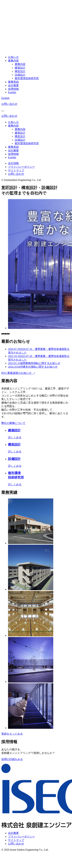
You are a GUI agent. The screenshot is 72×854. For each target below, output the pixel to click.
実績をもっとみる (12, 733)
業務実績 (13, 81)
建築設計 (20, 67)
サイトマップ (16, 170)
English (12, 92)
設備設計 (20, 74)
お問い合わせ (9, 103)
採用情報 (13, 88)
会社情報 (13, 163)
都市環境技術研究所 (27, 78)
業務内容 (13, 60)
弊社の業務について (13, 423)
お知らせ (13, 57)
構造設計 (20, 71)
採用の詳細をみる (12, 759)
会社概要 (13, 85)
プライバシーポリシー (21, 166)
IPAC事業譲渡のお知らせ (17, 373)
